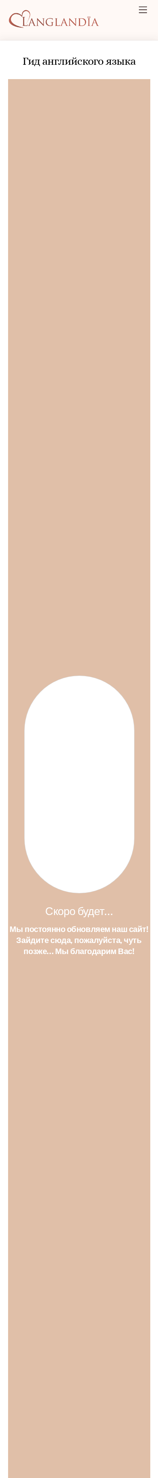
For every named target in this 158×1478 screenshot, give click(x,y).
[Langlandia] (54, 25)
